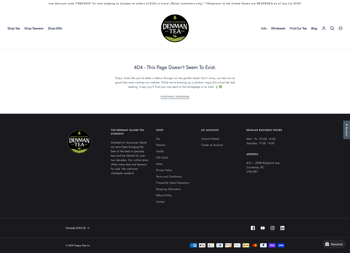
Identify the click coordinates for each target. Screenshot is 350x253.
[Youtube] (263, 228)
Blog (314, 28)
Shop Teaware (33, 28)
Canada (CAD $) (76, 228)
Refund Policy (164, 195)
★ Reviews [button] (347, 130)
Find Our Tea (298, 28)
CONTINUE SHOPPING (175, 96)
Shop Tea (13, 28)
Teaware (160, 145)
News (159, 164)
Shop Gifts (55, 28)
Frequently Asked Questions (172, 183)
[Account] (324, 28)
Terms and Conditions (169, 177)
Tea (158, 139)
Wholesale (278, 28)
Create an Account (212, 145)
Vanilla (160, 151)
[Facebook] (253, 228)
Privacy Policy (164, 170)
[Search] (332, 28)
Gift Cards (162, 158)
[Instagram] (273, 228)
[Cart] (341, 28)
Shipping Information (168, 189)
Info (264, 28)
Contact (160, 202)
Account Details (210, 139)
